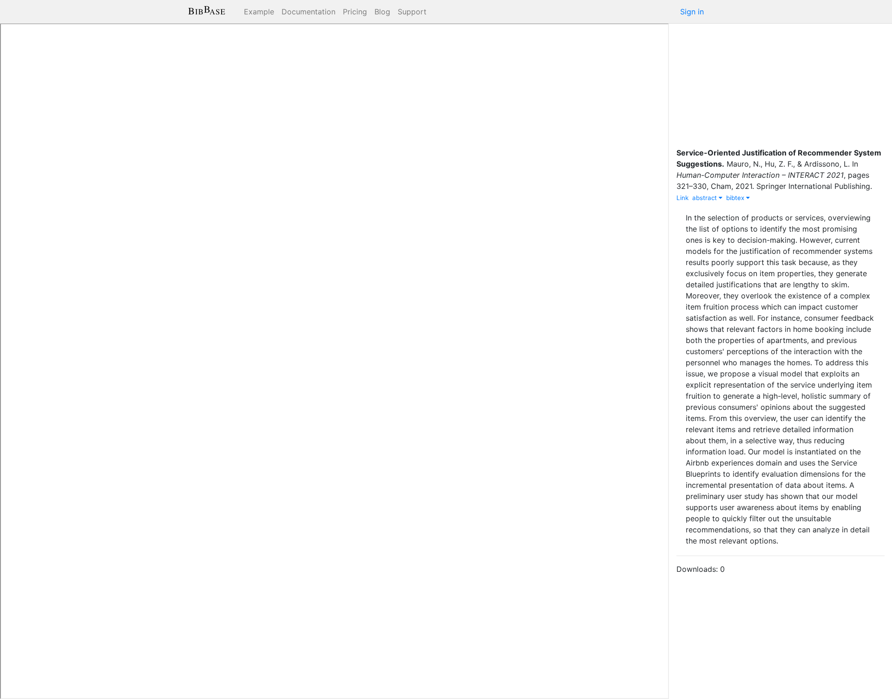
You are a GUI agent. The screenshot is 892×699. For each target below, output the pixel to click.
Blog (382, 11)
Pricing (355, 11)
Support (412, 11)
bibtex (736, 197)
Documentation (308, 11)
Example (259, 11)
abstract (705, 197)
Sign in (692, 11)
